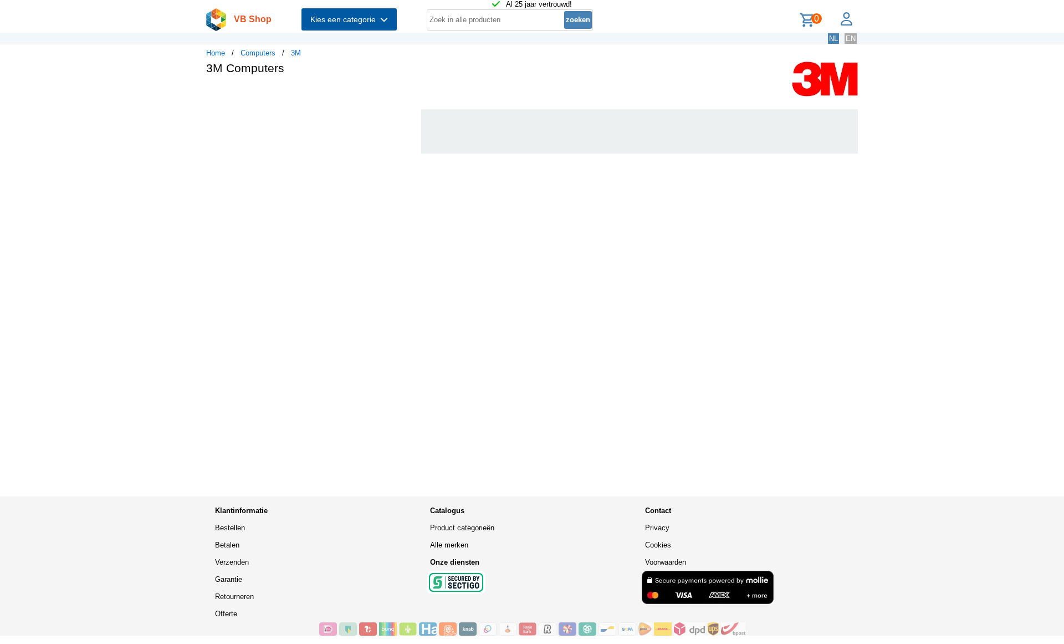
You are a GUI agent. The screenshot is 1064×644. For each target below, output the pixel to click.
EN (851, 38)
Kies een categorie (345, 19)
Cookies (658, 545)
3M (296, 53)
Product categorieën (462, 528)
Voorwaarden (665, 562)
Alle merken (449, 545)
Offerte (226, 614)
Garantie (228, 579)
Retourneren (234, 596)
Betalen (227, 545)
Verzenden (232, 562)
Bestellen (230, 528)
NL (833, 38)
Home (215, 53)
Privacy (657, 528)
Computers (258, 53)
